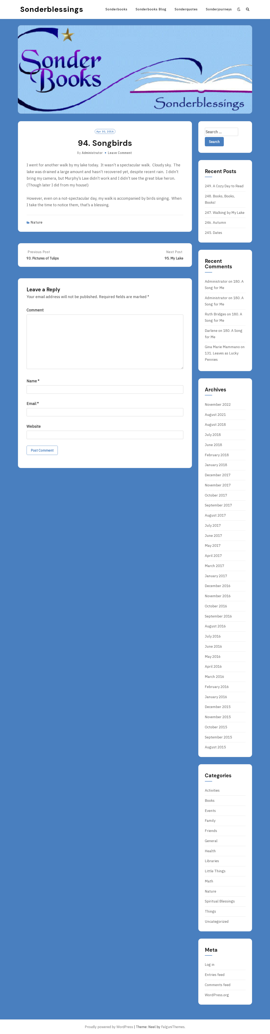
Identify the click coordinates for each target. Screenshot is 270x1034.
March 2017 (214, 565)
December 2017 (218, 475)
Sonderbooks (116, 9)
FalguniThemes (173, 1027)
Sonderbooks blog (151, 9)
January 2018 (216, 465)
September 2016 (218, 616)
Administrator (92, 153)
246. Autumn (215, 222)
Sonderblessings (51, 9)
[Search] (248, 9)
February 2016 (217, 686)
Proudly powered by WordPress (109, 1027)
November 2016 (218, 596)
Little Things (215, 871)
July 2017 (213, 525)
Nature (37, 222)
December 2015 (218, 706)
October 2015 (216, 727)
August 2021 (215, 414)
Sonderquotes (186, 9)
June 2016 (213, 646)
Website (34, 426)
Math (209, 881)
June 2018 (213, 444)
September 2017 (218, 505)
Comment (35, 310)
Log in (210, 964)
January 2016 (216, 697)
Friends (211, 830)
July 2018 (213, 434)
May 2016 (213, 656)
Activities (212, 790)
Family (210, 820)
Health (210, 851)
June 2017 (213, 535)
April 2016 (213, 666)
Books (210, 800)
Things (210, 911)
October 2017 (216, 495)
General (211, 841)
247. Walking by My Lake (224, 212)
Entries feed (215, 974)
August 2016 (215, 626)
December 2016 (218, 585)
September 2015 (218, 737)
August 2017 (215, 515)
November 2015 (218, 717)
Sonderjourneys (219, 9)
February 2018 (217, 455)
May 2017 (213, 545)
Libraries (212, 861)
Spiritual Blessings (220, 901)
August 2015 (215, 747)
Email (33, 403)
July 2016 (213, 636)
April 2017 (213, 555)
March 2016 (214, 676)
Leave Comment (120, 153)
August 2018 (215, 424)
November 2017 (218, 485)
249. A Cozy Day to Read (224, 186)
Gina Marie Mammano (222, 347)
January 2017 (216, 576)
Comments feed (218, 984)
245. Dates (213, 232)
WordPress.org (217, 995)
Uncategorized (217, 921)
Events (210, 810)
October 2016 (216, 606)
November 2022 (218, 404)
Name (33, 381)
